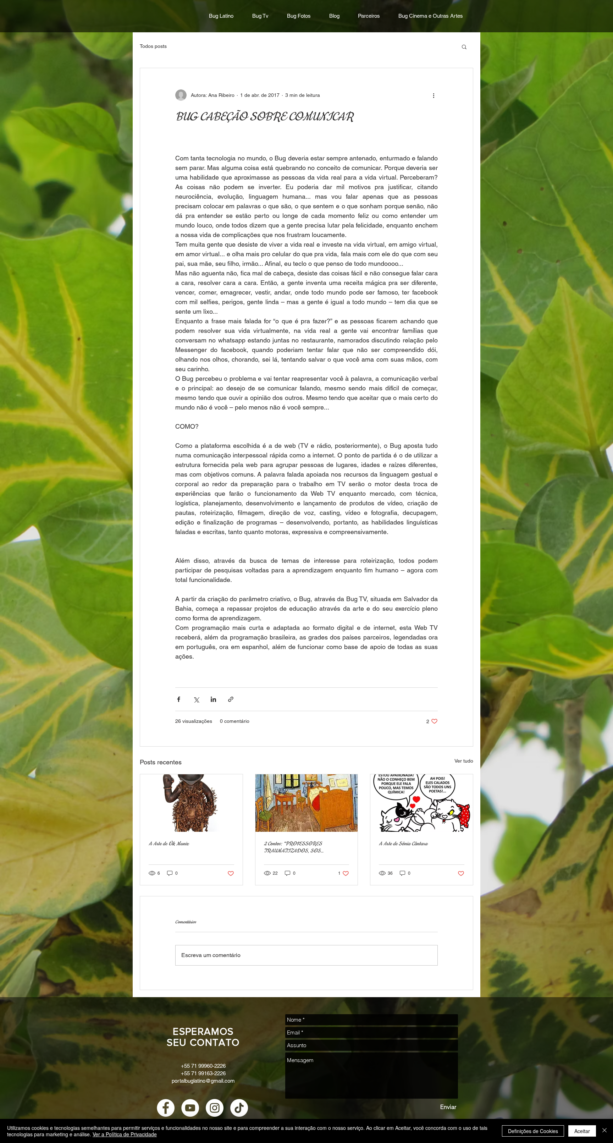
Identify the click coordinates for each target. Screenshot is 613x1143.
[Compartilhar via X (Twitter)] (196, 699)
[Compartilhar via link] (230, 699)
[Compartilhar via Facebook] (178, 699)
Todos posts (153, 46)
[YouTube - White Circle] (190, 1108)
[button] (464, 46)
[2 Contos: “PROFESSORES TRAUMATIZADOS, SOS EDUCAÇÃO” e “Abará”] (306, 803)
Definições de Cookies (533, 1130)
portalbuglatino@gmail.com (203, 1081)
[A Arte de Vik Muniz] (191, 803)
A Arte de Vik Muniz (169, 843)
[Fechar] (604, 1131)
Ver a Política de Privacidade (125, 1134)
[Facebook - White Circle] (166, 1108)
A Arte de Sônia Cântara (403, 843)
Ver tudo (463, 761)
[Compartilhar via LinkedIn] (213, 699)
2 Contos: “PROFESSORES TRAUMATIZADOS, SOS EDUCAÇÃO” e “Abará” (293, 847)
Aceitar (582, 1130)
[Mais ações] (433, 95)
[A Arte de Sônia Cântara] (421, 803)
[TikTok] (239, 1108)
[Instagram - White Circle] (214, 1108)
